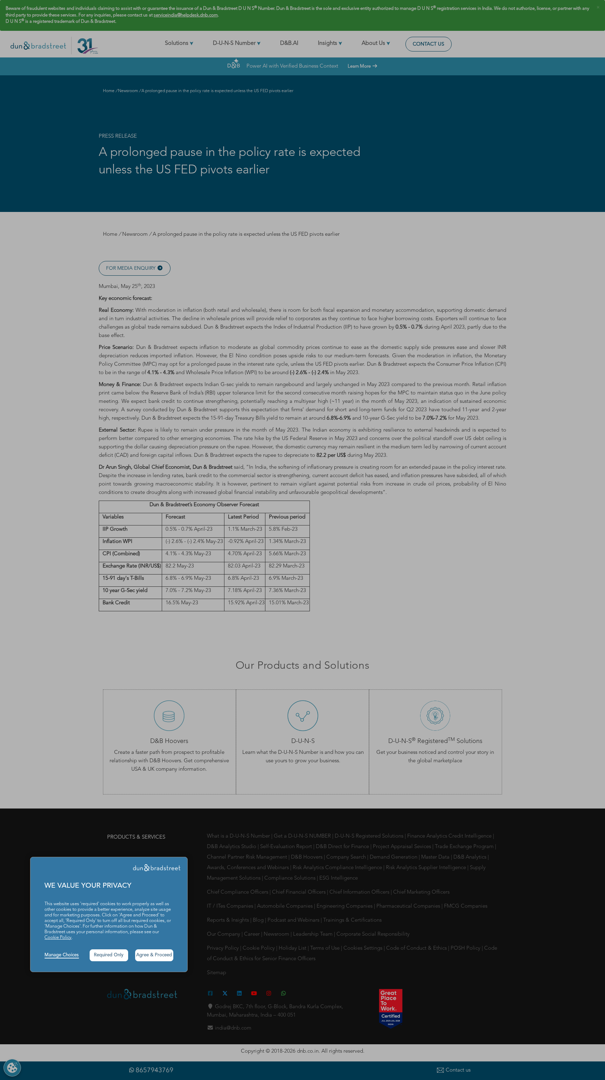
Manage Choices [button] (61, 955)
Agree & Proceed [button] (154, 955)
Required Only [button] (109, 955)
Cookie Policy (57, 937)
